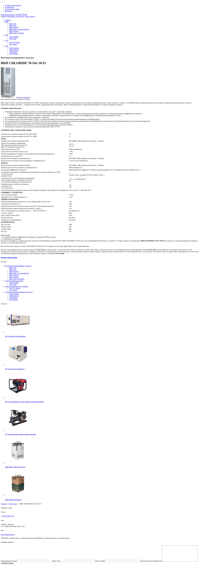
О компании (9, 7)
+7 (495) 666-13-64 (7, 516)
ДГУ (6, 40)
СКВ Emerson (14, 50)
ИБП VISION (14, 31)
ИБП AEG (13, 24)
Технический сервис (12, 9)
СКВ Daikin (13, 52)
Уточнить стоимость (23, 97)
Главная (8, 20)
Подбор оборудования (13, 5)
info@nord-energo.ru (8, 14)
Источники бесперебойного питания (18, 266)
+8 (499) (21, 14)
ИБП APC (12, 25)
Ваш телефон (100, 561)
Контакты (8, 11)
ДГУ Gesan (13, 44)
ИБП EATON (14, 27)
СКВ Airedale (14, 48)
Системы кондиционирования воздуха (18, 292)
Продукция (13, 504)
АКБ (6, 35)
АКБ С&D (13, 39)
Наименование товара (9, 561)
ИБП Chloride (14, 277)
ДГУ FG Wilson (14, 42)
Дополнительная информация (151, 561)
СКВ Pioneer (13, 54)
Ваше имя (55, 561)
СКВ (6, 46)
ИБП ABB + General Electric (19, 29)
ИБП (6, 22)
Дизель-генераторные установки (16, 286)
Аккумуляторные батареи (14, 281)
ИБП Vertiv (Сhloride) (16, 33)
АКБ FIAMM (14, 37)
